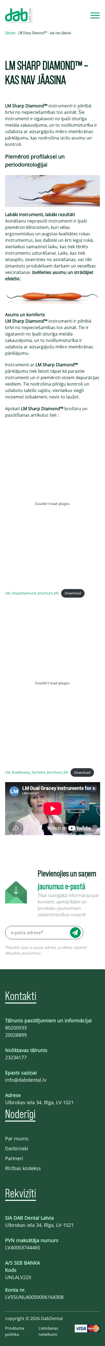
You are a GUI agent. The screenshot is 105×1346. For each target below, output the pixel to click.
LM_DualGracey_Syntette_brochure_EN (36, 772)
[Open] (95, 15)
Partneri (14, 1158)
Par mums (17, 1138)
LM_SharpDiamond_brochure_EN (32, 593)
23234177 (16, 1057)
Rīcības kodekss (23, 1168)
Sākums (10, 32)
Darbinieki (16, 1148)
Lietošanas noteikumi (48, 1331)
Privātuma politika (14, 1331)
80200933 (16, 1027)
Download (73, 593)
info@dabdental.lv (25, 1080)
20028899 (16, 1035)
